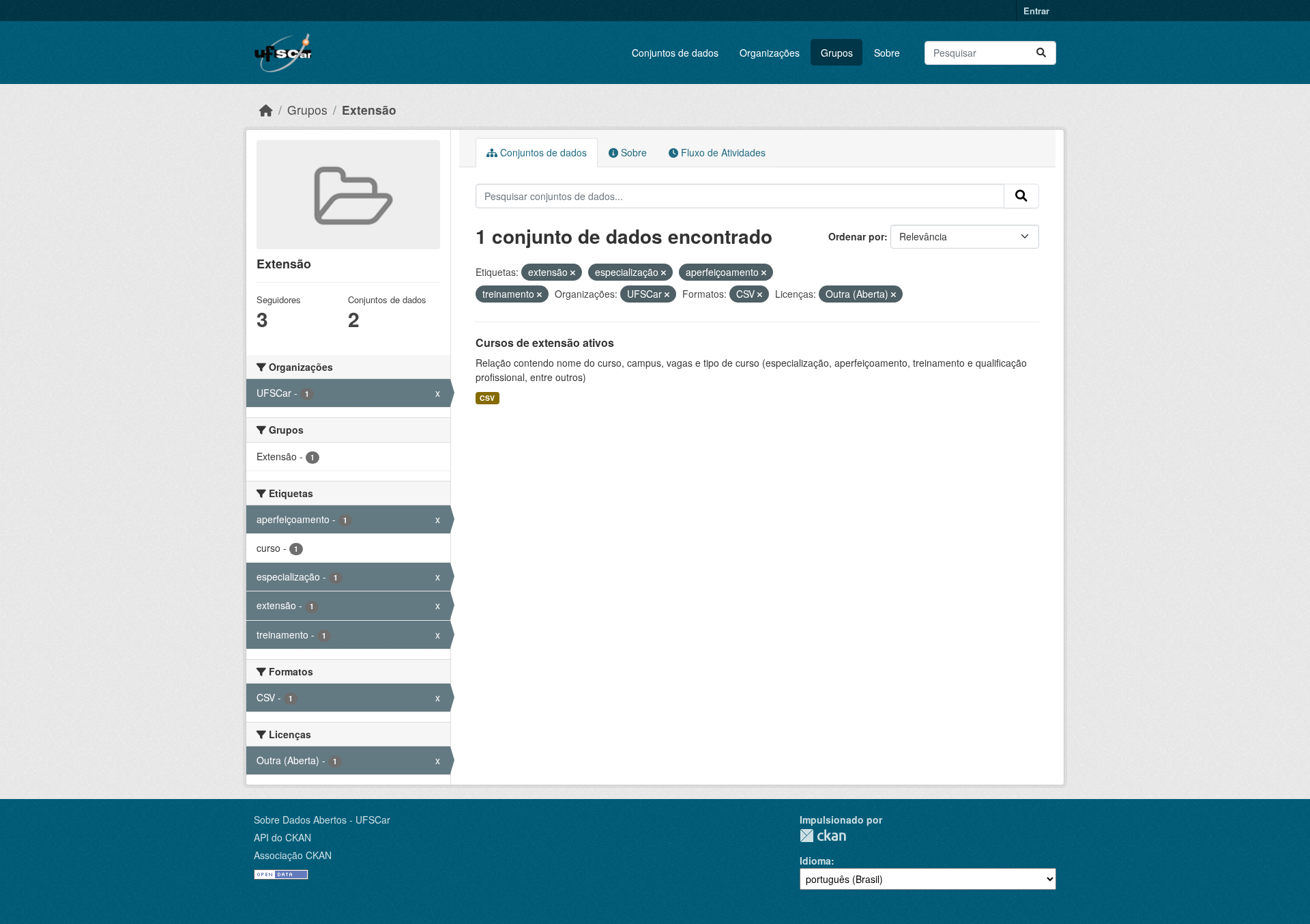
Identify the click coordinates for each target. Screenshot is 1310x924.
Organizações (770, 52)
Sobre (887, 52)
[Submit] (1041, 53)
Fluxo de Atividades (722, 152)
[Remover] (572, 272)
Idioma (815, 860)
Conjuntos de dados (675, 52)
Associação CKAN (293, 855)
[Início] (266, 109)
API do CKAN (282, 837)
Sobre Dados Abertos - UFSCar (322, 819)
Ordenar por (856, 236)
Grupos (837, 52)
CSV (487, 398)
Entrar (1036, 10)
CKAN (823, 835)
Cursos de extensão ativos (545, 342)
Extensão (369, 109)
